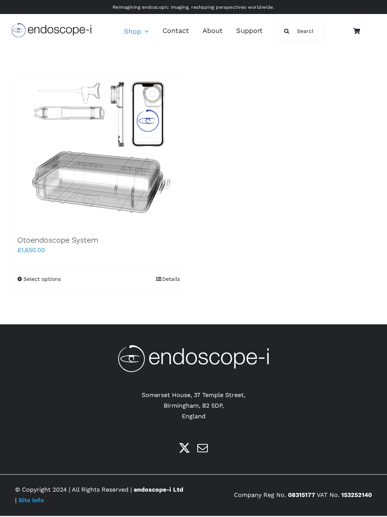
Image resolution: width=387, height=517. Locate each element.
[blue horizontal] (51, 26)
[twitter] (184, 448)
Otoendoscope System (57, 239)
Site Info (31, 500)
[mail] (202, 448)
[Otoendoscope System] (99, 151)
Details (171, 279)
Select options (42, 279)
